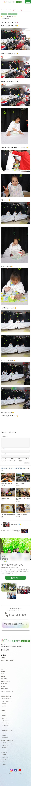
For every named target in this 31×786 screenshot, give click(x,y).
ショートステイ (5, 732)
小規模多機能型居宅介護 (7, 730)
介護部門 (3, 658)
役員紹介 (4, 715)
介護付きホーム (5, 720)
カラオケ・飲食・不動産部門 (7, 660)
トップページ (4, 669)
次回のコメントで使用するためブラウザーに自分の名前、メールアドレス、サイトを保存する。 (15, 460)
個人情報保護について (6, 681)
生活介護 (4, 747)
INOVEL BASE (4, 688)
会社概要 (3, 710)
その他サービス (4, 752)
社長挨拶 (4, 706)
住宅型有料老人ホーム (6, 723)
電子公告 (3, 686)
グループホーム (5, 725)
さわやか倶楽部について (6, 696)
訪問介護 (4, 735)
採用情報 (3, 676)
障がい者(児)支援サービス (7, 740)
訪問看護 (4, 754)
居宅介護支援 (5, 737)
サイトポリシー (4, 684)
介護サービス (4, 718)
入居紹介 (4, 764)
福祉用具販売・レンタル (7, 757)
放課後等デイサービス (6, 743)
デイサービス (5, 728)
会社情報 (4, 713)
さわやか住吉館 (4, 13)
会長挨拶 (4, 703)
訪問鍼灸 (4, 759)
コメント (5, 436)
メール (4, 454)
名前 (3, 449)
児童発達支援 (5, 745)
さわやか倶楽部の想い (6, 698)
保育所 (3, 762)
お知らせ (3, 674)
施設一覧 (3, 671)
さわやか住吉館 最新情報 (12, 13)
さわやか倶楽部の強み (6, 701)
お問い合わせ (4, 679)
